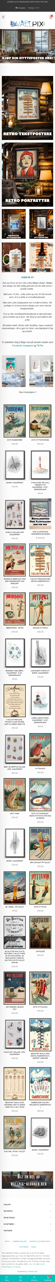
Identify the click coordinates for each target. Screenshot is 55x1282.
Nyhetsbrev (24, 1247)
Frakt (7, 1241)
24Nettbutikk (33, 1271)
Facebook (17, 345)
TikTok (40, 345)
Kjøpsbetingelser (19, 1241)
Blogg (33, 1247)
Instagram (28, 345)
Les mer (32, 1264)
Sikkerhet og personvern (39, 1241)
